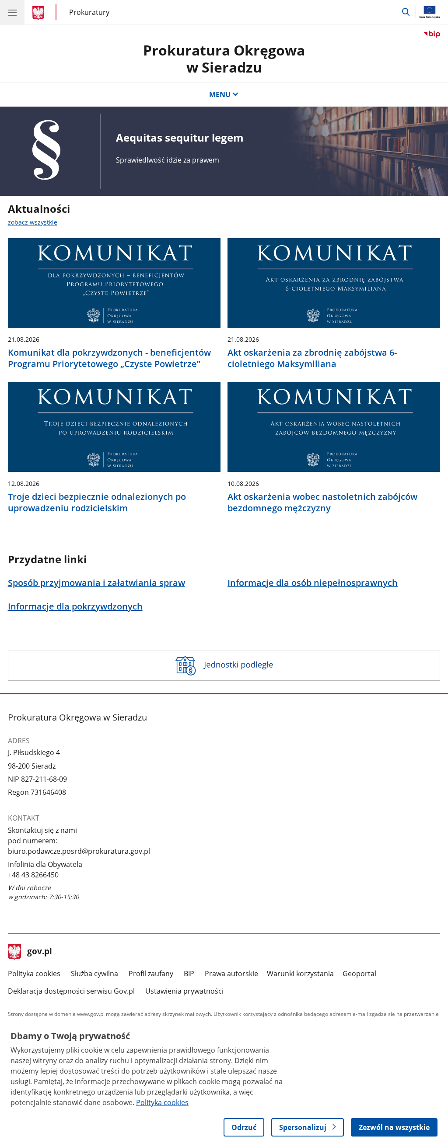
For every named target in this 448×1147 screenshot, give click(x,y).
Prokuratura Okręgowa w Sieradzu (224, 58)
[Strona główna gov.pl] (39, 13)
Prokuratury (89, 12)
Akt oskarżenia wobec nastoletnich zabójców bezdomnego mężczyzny (322, 502)
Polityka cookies (34, 973)
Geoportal (359, 973)
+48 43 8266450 (33, 875)
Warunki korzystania (300, 973)
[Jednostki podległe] (224, 666)
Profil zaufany (151, 973)
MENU (220, 94)
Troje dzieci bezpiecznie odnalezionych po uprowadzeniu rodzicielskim (97, 502)
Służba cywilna (94, 973)
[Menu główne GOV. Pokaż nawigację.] (12, 12)
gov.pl (39, 952)
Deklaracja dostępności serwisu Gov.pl (71, 991)
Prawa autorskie (231, 973)
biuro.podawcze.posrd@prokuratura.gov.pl (79, 851)
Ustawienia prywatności (184, 991)
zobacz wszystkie (32, 222)
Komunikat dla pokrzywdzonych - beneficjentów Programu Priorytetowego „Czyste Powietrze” (109, 358)
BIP (189, 973)
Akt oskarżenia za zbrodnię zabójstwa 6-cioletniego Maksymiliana (312, 358)
